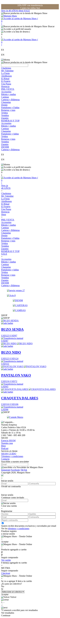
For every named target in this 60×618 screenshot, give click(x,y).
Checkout (5, 573)
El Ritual (5, 78)
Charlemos (6, 68)
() (19, 21)
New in (5, 10)
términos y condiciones (18, 528)
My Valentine (7, 70)
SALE (27, 10)
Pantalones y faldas (10, 134)
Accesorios (6, 91)
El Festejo (5, 81)
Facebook (15, 470)
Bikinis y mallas (8, 94)
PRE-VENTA (7, 89)
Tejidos (4, 113)
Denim (4, 105)
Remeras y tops (8, 110)
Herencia (5, 86)
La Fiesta (5, 73)
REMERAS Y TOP (10, 120)
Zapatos (4, 118)
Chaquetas (6, 102)
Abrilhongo (6, 76)
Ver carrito (6, 560)
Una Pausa (6, 84)
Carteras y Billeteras (10, 99)
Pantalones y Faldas (10, 107)
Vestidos (5, 115)
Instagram (5, 470)
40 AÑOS (13, 10)
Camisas (5, 97)
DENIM (5, 147)
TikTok (23, 470)
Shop (21, 10)
